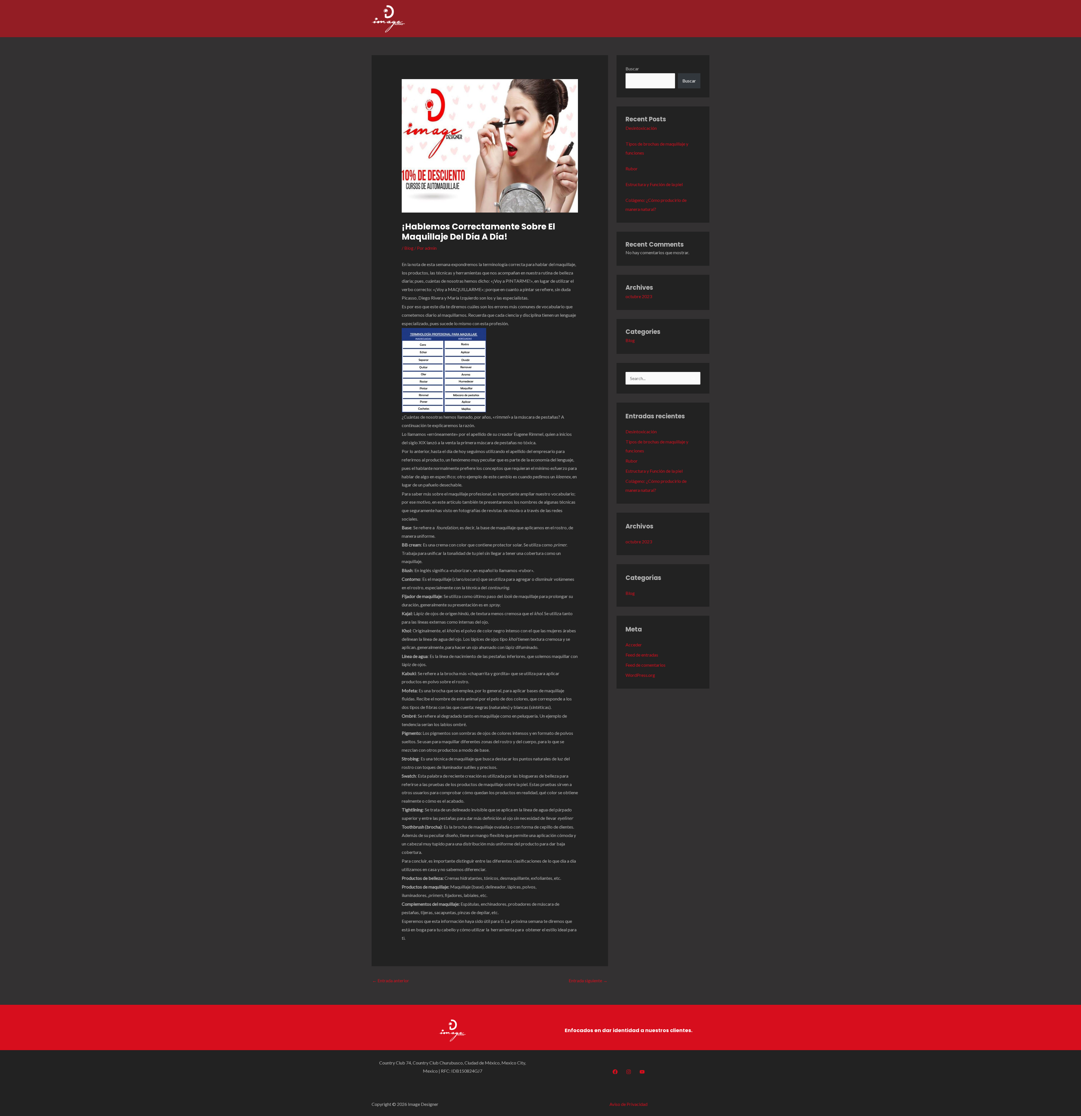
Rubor (632, 168)
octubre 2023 (639, 296)
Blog (409, 248)
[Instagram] (628, 1071)
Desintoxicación (641, 128)
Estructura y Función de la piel (654, 184)
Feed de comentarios (645, 665)
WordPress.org (640, 675)
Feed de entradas (642, 654)
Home (617, 18)
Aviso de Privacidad (628, 1104)
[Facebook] (615, 1071)
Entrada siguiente (588, 980)
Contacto (696, 18)
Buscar (632, 68)
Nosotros (642, 18)
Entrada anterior (390, 980)
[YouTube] (642, 1071)
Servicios (669, 18)
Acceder (634, 644)
